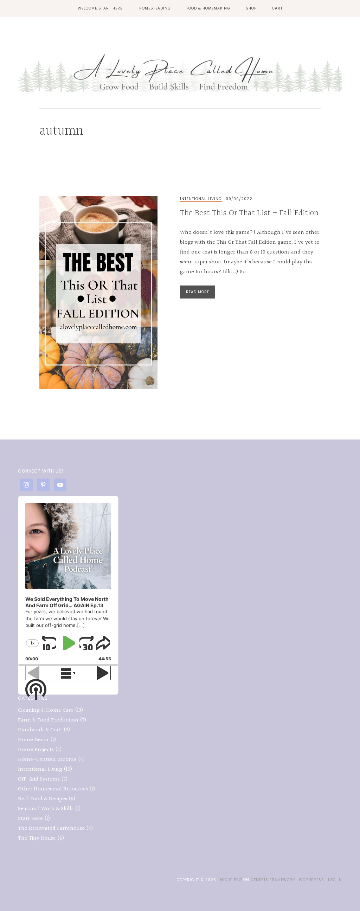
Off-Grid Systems (39, 779)
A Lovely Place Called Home (180, 67)
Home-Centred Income (47, 759)
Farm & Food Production (48, 720)
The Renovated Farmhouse (51, 828)
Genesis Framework (273, 880)
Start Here (30, 818)
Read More (197, 292)
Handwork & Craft (40, 730)
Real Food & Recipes (42, 799)
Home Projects (36, 749)
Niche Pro (231, 880)
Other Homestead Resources (53, 789)
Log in (335, 880)
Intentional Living (201, 198)
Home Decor (33, 740)
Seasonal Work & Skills (45, 808)
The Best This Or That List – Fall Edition (249, 213)
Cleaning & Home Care (45, 710)
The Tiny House (37, 838)
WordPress (311, 880)
